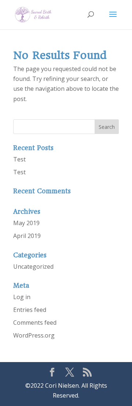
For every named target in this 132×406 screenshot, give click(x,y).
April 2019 (27, 236)
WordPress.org (34, 335)
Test (19, 159)
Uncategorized (33, 266)
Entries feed (29, 310)
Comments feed (34, 323)
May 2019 (26, 223)
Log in (21, 297)
